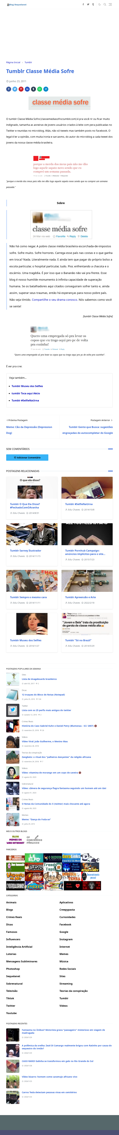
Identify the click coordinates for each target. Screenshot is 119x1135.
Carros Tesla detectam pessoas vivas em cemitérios (49, 1092)
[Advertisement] (59, 34)
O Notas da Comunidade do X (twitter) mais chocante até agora (56, 803)
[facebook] (83, 4)
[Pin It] (21, 89)
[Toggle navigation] (110, 4)
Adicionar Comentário (29, 457)
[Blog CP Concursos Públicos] (34, 839)
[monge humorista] (15, 857)
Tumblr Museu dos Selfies (27, 386)
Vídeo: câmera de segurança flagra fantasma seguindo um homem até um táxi (64, 788)
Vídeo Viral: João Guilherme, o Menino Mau (45, 741)
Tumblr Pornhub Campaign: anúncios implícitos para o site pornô (84, 554)
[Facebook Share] (8, 89)
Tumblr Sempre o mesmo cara (28, 597)
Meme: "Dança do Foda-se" (36, 819)
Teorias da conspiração (32, 752)
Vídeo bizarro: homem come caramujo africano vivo (49, 1076)
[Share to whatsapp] (39, 89)
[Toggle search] (105, 4)
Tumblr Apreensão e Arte (80, 597)
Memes (25, 815)
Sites (24, 674)
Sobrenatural (27, 784)
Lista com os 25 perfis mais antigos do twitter (46, 710)
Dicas (24, 690)
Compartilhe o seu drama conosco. (55, 299)
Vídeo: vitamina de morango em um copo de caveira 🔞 (51, 772)
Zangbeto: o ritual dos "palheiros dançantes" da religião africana (56, 757)
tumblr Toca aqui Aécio (26, 393)
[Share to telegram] (45, 89)
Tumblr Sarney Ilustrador (25, 550)
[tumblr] (93, 4)
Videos (25, 737)
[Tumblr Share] (33, 89)
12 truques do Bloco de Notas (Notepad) (43, 694)
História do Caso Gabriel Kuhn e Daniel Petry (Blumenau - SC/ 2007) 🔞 (59, 725)
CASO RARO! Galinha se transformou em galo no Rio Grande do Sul (57, 1061)
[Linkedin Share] (27, 89)
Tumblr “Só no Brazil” (78, 640)
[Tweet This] (14, 89)
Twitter (25, 706)
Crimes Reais (27, 721)
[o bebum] (52, 857)
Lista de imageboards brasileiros (39, 679)
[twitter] (88, 4)
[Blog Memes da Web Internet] (15, 839)
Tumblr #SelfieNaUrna (25, 400)
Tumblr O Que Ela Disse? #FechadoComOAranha (25, 505)
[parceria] (34, 857)
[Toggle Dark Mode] (99, 4)
